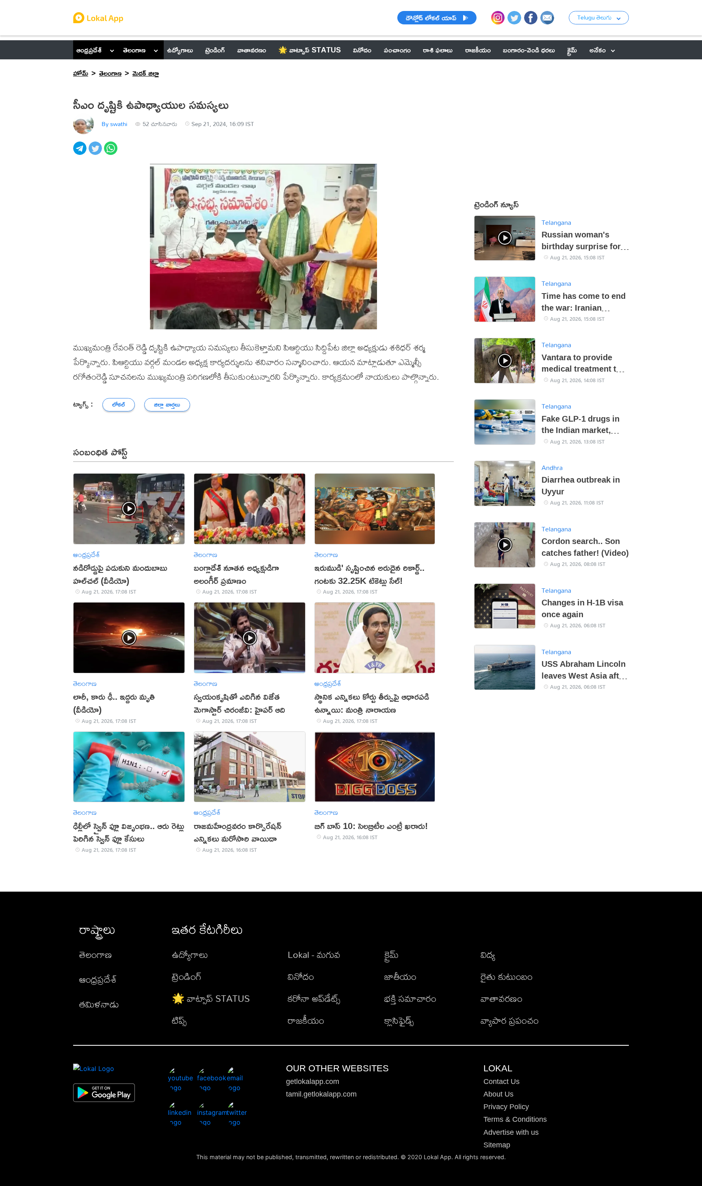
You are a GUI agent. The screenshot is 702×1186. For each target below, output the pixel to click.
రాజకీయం (306, 1020)
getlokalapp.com (312, 1081)
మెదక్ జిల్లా (145, 73)
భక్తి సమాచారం (410, 998)
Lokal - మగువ (314, 954)
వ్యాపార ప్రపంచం (510, 1020)
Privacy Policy (506, 1107)
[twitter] (96, 152)
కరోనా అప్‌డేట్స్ (314, 998)
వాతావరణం (501, 998)
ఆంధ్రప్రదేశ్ (89, 50)
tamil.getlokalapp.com (321, 1094)
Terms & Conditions (515, 1119)
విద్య (488, 954)
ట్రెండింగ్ (187, 976)
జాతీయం (400, 976)
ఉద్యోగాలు (190, 954)
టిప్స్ (179, 1020)
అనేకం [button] (597, 50)
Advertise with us (511, 1132)
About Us (498, 1094)
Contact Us (501, 1081)
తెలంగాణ (134, 50)
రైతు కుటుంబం (507, 976)
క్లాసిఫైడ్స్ (399, 1020)
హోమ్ (80, 73)
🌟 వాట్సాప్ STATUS (211, 998)
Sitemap (496, 1145)
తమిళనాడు (99, 1004)
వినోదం (301, 976)
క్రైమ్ (391, 954)
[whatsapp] (111, 152)
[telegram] (81, 152)
